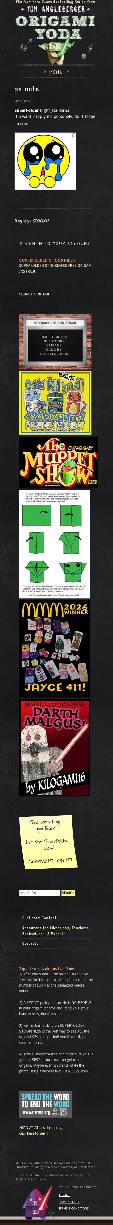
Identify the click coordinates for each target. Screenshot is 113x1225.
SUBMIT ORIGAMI (34, 294)
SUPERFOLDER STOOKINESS (43, 265)
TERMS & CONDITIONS (74, 1208)
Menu (56, 71)
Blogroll (30, 943)
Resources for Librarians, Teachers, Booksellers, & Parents (56, 930)
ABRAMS (64, 1195)
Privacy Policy (69, 1202)
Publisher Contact (39, 918)
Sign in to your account (57, 243)
